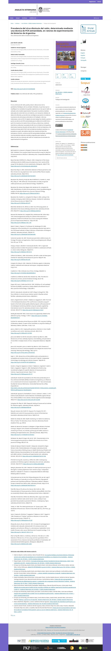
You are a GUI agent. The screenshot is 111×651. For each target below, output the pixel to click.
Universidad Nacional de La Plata (46, 633)
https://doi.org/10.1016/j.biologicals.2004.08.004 (24, 166)
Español (83, 55)
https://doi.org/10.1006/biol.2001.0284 (21, 544)
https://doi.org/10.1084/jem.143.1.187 (21, 222)
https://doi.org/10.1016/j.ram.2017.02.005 (28, 399)
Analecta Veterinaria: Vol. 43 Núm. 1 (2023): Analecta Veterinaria (37, 589)
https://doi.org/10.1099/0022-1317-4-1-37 (22, 280)
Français (83, 58)
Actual (18, 18)
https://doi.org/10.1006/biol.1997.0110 (21, 252)
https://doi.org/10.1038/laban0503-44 (21, 407)
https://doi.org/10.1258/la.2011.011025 (21, 333)
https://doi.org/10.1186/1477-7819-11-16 (22, 532)
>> (14, 615)
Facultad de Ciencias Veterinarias (65, 633)
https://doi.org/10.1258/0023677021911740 (34, 456)
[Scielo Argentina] (85, 96)
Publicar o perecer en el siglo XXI (28, 599)
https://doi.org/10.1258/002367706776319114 (23, 485)
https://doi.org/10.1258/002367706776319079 (23, 176)
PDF (58, 77)
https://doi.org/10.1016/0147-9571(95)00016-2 (23, 362)
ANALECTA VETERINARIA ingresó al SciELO (39, 567)
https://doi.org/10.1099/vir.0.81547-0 (29, 193)
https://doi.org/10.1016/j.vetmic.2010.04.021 (23, 352)
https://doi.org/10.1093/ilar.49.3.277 (20, 203)
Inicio (11, 18)
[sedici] (85, 79)
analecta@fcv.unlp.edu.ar (73, 634)
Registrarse (92, 1)
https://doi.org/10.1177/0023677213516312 (22, 434)
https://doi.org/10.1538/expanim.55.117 (21, 374)
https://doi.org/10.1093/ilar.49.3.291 (20, 259)
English (83, 53)
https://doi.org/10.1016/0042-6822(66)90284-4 (23, 273)
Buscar (97, 18)
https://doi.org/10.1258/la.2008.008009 (33, 464)
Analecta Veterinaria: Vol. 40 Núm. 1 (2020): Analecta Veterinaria (43, 563)
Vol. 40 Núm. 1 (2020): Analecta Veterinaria (31, 23)
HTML (71, 77)
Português (83, 60)
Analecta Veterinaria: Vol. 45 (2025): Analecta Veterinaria (43, 603)
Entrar (99, 1)
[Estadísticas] (84, 43)
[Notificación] (81, 43)
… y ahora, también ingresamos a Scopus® (49, 573)
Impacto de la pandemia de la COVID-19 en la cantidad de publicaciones (34, 593)
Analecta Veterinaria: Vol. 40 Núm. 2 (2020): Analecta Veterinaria (55, 599)
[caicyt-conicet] (85, 103)
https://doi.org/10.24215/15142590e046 (24, 89)
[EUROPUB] (85, 128)
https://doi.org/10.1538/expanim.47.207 (21, 520)
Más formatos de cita (62, 158)
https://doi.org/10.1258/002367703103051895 (23, 234)
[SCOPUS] (85, 84)
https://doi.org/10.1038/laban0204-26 (30, 211)
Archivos (24, 18)
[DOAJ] (85, 117)
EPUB (64, 77)
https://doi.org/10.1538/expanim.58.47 (32, 310)
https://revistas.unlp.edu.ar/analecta (55, 627)
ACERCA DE (33, 18)
